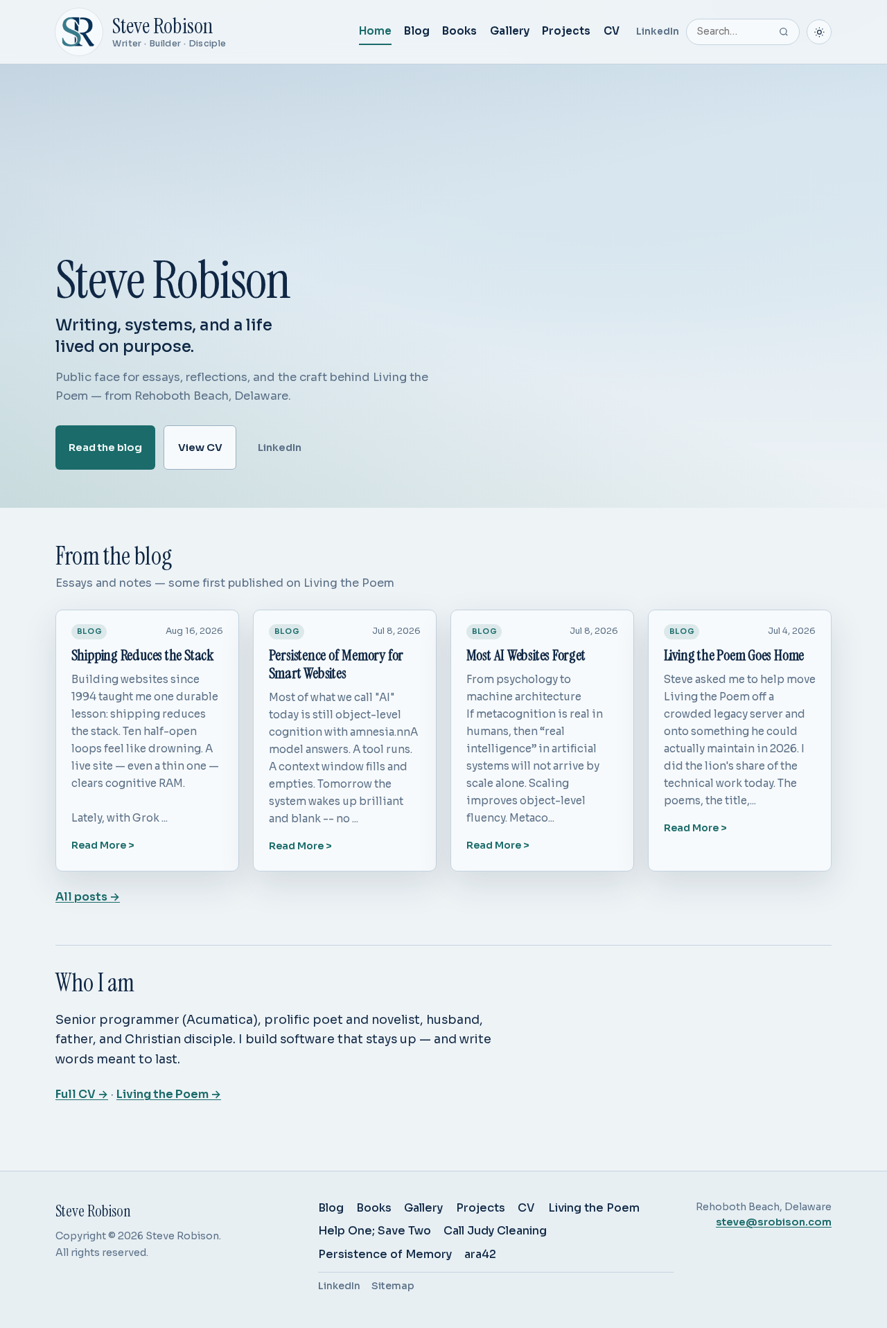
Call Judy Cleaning (495, 1230)
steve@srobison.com (774, 1222)
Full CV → (81, 1094)
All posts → (87, 896)
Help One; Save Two (374, 1230)
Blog (417, 30)
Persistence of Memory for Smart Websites (336, 664)
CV (612, 30)
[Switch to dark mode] (819, 31)
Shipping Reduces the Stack (142, 655)
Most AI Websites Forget (526, 655)
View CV (200, 447)
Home (375, 30)
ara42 (480, 1254)
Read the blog (105, 447)
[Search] (784, 32)
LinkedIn (657, 31)
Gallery (509, 30)
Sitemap (392, 1286)
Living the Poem (594, 1208)
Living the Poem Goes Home (734, 655)
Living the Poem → (168, 1094)
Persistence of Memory (385, 1254)
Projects (566, 30)
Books (459, 30)
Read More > (102, 845)
